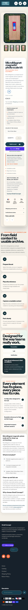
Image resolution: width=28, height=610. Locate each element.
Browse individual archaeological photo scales (14, 505)
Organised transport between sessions (10, 425)
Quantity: (11, 137)
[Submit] (24, 592)
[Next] (12, 220)
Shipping (15, 102)
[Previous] (7, 220)
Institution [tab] (14, 355)
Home (3, 566)
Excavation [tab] (14, 347)
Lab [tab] (14, 351)
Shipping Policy (6, 574)
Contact (4, 571)
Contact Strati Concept (14, 193)
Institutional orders (11, 212)
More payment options (14, 151)
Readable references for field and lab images (12, 418)
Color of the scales (11, 128)
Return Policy (5, 576)
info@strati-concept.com (8, 541)
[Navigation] (24, 3)
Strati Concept (9, 95)
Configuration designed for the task (12, 399)
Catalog (4, 568)
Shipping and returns (11, 208)
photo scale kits (17, 507)
